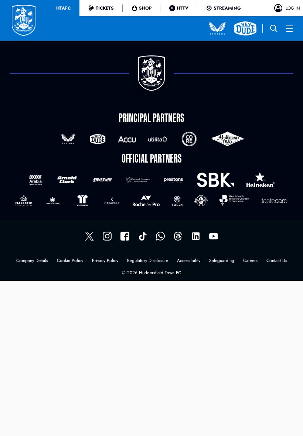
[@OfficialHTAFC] (213, 236)
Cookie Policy (70, 261)
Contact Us (276, 261)
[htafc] (124, 236)
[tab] (63, 8)
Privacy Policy (105, 261)
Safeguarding (221, 261)
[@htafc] (89, 236)
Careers (250, 261)
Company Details (32, 261)
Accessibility (188, 261)
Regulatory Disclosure (147, 261)
